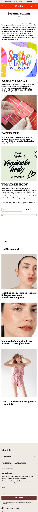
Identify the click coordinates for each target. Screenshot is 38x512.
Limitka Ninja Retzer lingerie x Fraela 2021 (18, 402)
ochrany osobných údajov (9, 483)
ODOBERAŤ (26, 209)
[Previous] (2, 1)
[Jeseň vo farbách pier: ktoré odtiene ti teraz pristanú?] (19, 320)
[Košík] (35, 6)
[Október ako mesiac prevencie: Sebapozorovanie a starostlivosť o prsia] (19, 271)
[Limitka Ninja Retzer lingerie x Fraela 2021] (19, 373)
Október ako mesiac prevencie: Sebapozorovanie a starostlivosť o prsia (18, 295)
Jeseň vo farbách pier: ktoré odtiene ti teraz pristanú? (16, 342)
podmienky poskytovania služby (23, 502)
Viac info (6, 450)
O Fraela (6, 456)
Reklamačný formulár (7, 468)
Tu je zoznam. (27, 198)
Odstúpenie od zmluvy (7, 466)
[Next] (36, 1)
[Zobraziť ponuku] (2, 6)
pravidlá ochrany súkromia (7, 502)
